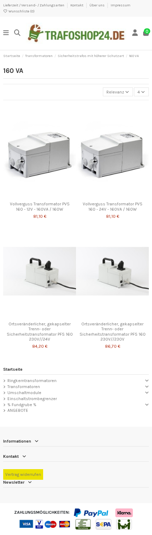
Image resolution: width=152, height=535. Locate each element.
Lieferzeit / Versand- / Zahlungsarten (34, 5)
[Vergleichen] (39, 196)
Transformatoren (23, 386)
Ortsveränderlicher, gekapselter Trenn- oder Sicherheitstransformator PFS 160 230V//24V (40, 331)
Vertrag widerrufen (23, 474)
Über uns (97, 5)
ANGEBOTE (17, 410)
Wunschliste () (21, 11)
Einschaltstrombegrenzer (32, 398)
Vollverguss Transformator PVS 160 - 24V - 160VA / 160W (112, 206)
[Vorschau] (48, 196)
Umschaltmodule (24, 392)
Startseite (13, 369)
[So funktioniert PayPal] (91, 512)
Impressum (120, 5)
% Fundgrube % (21, 404)
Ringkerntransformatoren (32, 380)
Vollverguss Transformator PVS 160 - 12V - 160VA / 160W (40, 206)
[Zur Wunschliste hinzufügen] (31, 196)
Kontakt (77, 5)
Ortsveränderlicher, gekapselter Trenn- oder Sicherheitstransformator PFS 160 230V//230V (113, 331)
